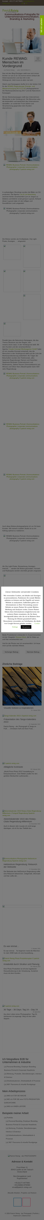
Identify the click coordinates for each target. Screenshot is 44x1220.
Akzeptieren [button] (26, 627)
